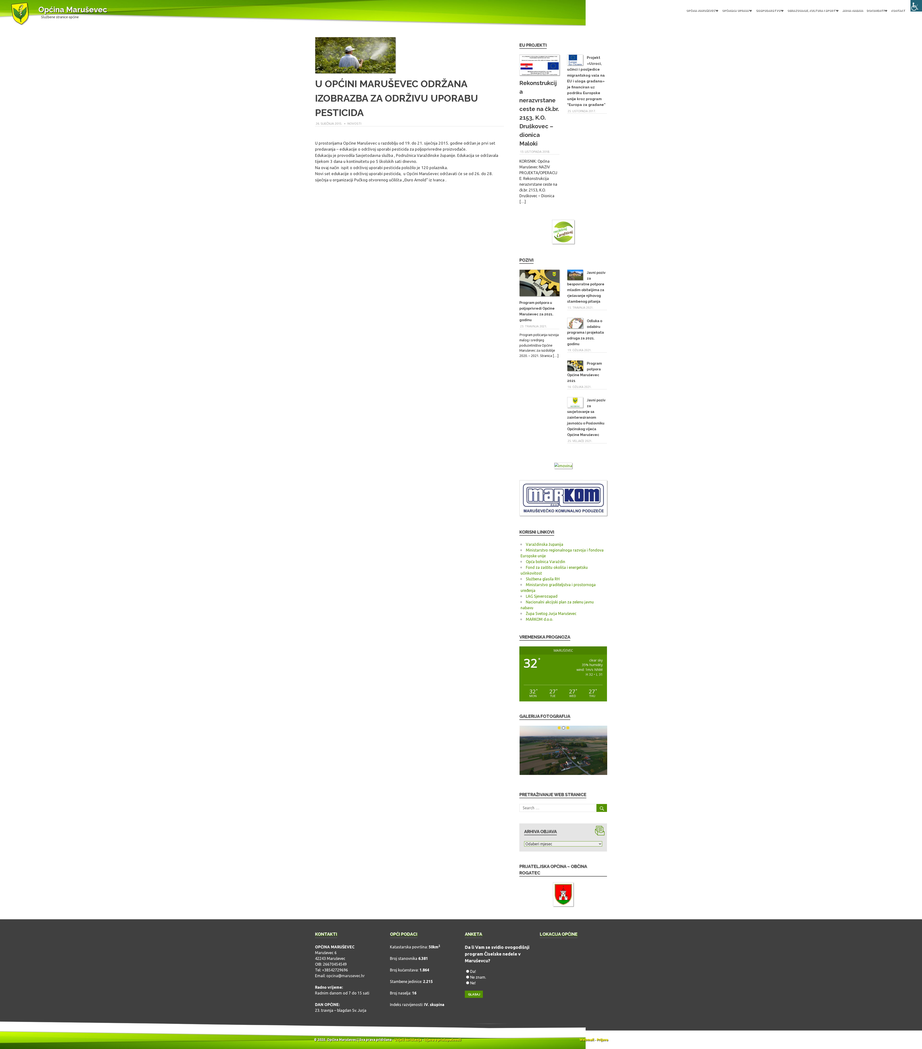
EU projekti (533, 45)
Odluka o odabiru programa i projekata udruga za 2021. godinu (585, 332)
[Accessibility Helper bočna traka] (916, 6)
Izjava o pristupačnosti (442, 1040)
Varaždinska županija (544, 544)
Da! (473, 971)
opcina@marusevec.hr (345, 976)
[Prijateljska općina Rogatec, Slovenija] (563, 895)
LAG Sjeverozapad (542, 596)
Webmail (587, 1040)
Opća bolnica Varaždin (545, 561)
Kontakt (898, 10)
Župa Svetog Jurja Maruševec (551, 613)
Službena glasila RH (543, 579)
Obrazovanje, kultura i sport (811, 10)
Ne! (473, 983)
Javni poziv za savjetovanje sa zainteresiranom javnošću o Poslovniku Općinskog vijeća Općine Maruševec (586, 417)
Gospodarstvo (768, 10)
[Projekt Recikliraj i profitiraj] (563, 232)
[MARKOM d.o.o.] (563, 514)
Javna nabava (852, 10)
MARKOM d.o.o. (539, 619)
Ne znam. (478, 977)
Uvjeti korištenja (407, 1040)
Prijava (602, 1040)
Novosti (354, 123)
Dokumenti (875, 10)
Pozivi (526, 260)
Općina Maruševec (72, 9)
